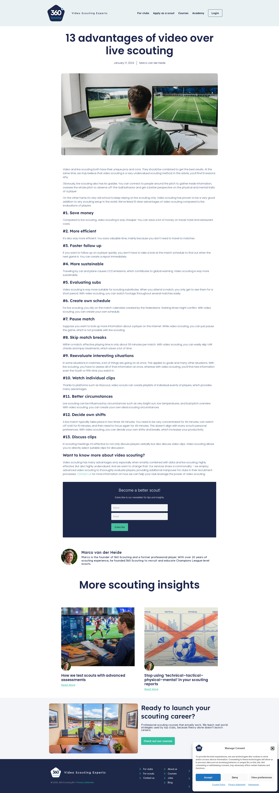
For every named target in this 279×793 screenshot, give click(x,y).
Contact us (84, 474)
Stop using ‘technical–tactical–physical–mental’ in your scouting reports (176, 680)
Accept (208, 777)
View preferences (261, 777)
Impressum (253, 784)
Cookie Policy (218, 784)
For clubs (143, 13)
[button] (272, 748)
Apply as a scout (163, 13)
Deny (235, 777)
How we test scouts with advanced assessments (93, 677)
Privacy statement (236, 784)
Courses (183, 13)
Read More (68, 685)
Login (215, 13)
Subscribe (119, 527)
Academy (198, 13)
